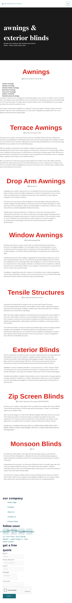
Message (6, 572)
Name (5, 553)
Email (5, 566)
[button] (2, 300)
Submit (9, 596)
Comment (6, 581)
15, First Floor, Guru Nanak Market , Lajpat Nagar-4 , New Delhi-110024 (15, 539)
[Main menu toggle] (68, 4)
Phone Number (9, 560)
